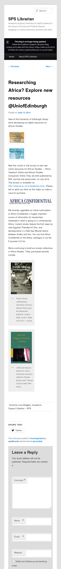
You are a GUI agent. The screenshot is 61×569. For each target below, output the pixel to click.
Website (18, 552)
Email (19, 536)
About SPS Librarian (28, 56)
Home (11, 56)
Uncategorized (37, 438)
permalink (37, 441)
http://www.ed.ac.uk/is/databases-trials (26, 185)
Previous (13, 66)
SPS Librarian (21, 18)
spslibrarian (13, 441)
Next (49, 66)
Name (19, 520)
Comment (19, 480)
